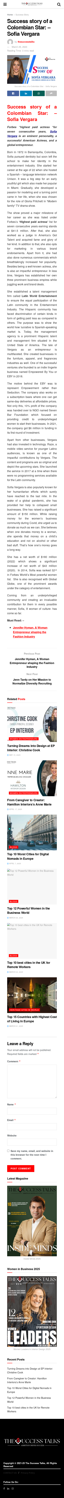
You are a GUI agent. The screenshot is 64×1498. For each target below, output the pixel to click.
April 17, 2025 (15, 809)
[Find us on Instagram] (13, 1488)
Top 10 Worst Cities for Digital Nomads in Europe (28, 856)
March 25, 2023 (19, 46)
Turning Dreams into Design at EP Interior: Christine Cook (31, 748)
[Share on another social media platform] (51, 93)
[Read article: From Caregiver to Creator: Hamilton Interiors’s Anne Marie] (32, 778)
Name (11, 1104)
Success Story (22, 14)
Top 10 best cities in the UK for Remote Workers (28, 964)
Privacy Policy (28, 1472)
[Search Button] (59, 4)
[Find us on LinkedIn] (8, 1488)
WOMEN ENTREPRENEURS (24, 738)
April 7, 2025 (15, 863)
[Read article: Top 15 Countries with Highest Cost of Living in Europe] (32, 995)
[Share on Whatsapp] (39, 93)
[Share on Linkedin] (26, 93)
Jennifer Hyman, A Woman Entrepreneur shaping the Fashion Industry (30, 632)
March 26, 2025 (16, 918)
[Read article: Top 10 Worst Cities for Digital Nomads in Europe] (32, 832)
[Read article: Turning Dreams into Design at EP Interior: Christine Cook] (32, 724)
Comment (14, 1061)
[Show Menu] (5, 4)
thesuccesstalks (26, 41)
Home (10, 14)
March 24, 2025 (16, 972)
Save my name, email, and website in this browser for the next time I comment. (32, 1154)
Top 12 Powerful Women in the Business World (28, 910)
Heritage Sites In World (24, 1009)
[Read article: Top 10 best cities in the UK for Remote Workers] (32, 941)
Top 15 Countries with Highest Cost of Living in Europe (32, 1019)
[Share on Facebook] (13, 93)
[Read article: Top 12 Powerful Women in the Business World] (32, 887)
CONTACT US (10, 1472)
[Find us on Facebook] (4, 1488)
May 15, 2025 (14, 755)
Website (12, 1135)
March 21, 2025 (16, 1026)
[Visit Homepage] (31, 4)
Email (11, 1120)
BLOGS (13, 847)
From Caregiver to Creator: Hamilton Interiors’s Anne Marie (29, 802)
